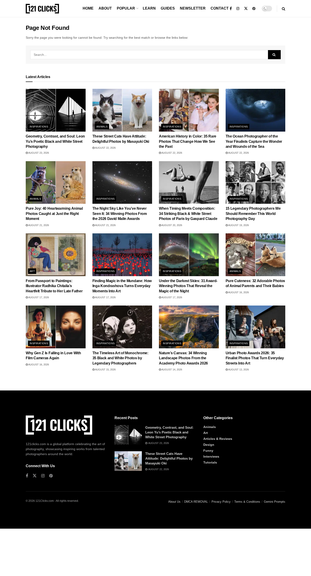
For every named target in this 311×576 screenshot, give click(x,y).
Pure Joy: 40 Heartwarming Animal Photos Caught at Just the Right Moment (54, 213)
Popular (126, 8)
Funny (208, 450)
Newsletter (193, 8)
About (105, 8)
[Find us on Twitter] (246, 8)
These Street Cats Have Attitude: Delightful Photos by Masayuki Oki (169, 458)
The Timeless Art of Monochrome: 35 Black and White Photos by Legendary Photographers (120, 358)
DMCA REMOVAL (196, 501)
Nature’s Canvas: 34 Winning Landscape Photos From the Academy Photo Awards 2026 (183, 358)
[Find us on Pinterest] (253, 8)
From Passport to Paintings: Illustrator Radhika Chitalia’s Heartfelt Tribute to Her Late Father (54, 286)
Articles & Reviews (217, 439)
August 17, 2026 (38, 297)
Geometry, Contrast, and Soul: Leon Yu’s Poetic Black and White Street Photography (55, 141)
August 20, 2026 (171, 225)
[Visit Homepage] (42, 8)
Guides (168, 8)
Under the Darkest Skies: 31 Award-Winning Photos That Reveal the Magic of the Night (188, 286)
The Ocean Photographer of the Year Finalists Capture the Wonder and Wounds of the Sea (254, 141)
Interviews (211, 456)
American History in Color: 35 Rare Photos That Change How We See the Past (187, 141)
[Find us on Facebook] (231, 8)
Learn (149, 8)
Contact (220, 8)
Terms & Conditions (247, 501)
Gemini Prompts (274, 501)
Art (32, 271)
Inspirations (39, 126)
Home (88, 8)
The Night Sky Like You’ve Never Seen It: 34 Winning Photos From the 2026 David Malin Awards (119, 213)
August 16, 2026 (238, 292)
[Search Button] (283, 8)
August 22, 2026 (105, 147)
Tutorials (210, 462)
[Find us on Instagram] (238, 8)
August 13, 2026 (238, 369)
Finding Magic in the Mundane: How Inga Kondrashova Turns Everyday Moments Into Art (122, 286)
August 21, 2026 (38, 225)
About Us (174, 501)
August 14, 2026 (171, 369)
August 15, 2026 (105, 369)
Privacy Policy (221, 501)
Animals (102, 126)
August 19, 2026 (238, 225)
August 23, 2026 (38, 152)
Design (208, 444)
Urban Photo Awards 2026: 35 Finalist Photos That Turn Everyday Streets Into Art (255, 358)
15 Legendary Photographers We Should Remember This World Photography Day (253, 213)
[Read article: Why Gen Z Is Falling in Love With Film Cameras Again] (56, 327)
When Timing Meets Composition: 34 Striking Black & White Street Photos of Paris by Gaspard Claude (188, 213)
